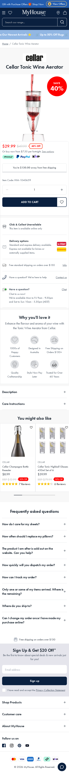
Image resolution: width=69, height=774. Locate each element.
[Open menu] (3, 13)
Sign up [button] (34, 681)
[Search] (62, 22)
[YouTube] (27, 745)
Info (65, 265)
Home (5, 43)
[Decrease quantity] (15, 189)
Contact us (61, 277)
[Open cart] (65, 13)
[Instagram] (11, 746)
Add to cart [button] (29, 202)
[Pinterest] (19, 745)
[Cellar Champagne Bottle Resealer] (17, 440)
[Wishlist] (10, 13)
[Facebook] (4, 746)
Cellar (6, 462)
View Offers (57, 3)
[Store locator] (58, 13)
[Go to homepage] (34, 13)
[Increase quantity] (53, 189)
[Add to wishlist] (31, 427)
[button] (62, 202)
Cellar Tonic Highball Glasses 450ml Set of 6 (53, 468)
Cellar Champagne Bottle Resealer (15, 468)
